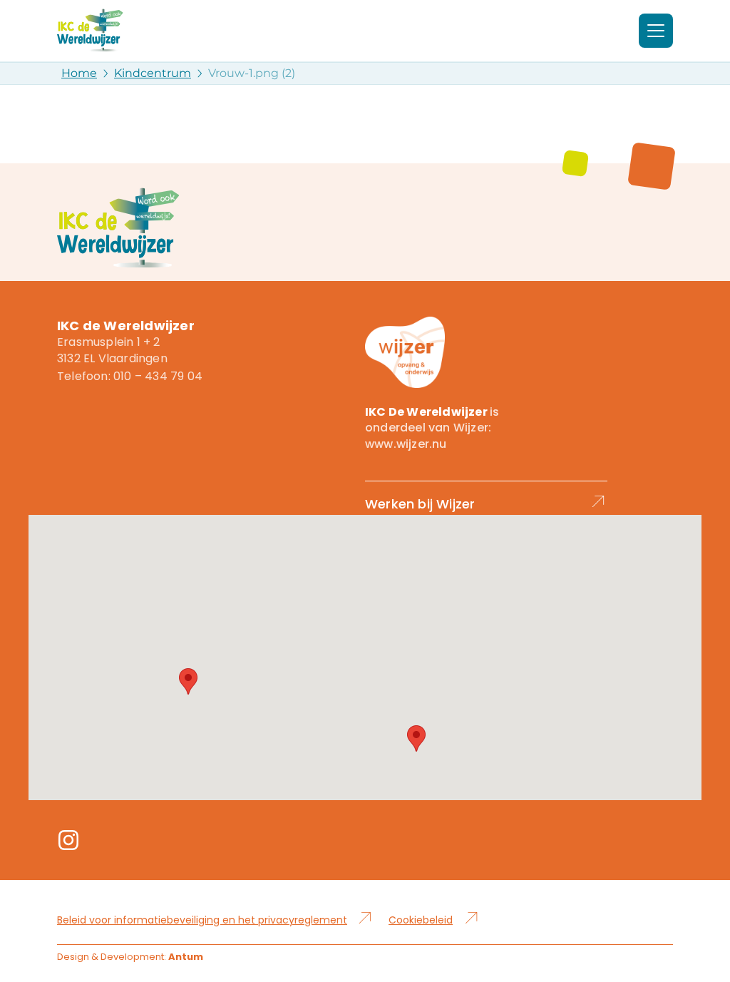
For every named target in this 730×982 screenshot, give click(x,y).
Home (79, 73)
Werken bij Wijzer (420, 504)
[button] (188, 681)
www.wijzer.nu (406, 444)
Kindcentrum (152, 73)
